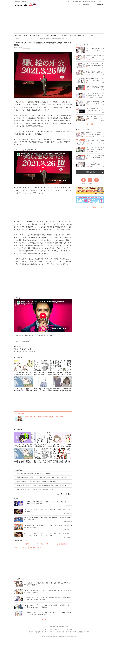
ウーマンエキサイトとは (52, 629)
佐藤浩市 (64, 544)
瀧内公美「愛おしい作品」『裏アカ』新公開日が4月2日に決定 (35, 489)
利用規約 (38, 632)
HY (37, 544)
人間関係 (53, 35)
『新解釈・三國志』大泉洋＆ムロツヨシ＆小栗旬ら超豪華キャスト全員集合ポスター (41, 477)
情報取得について (71, 632)
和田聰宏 (32, 547)
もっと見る (43, 619)
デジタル (90, 35)
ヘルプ (71, 629)
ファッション (72, 35)
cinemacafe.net (26, 48)
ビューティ (81, 1)
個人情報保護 (60, 632)
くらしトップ (19, 35)
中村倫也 (57, 544)
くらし (72, 1)
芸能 (65, 35)
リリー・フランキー (46, 544)
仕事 (25, 35)
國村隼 (39, 547)
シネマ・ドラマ (82, 35)
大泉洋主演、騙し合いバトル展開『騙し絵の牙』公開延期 (33, 473)
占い (90, 1)
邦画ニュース (30, 544)
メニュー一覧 (100, 1)
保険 (33, 35)
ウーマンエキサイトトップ (85, 4)
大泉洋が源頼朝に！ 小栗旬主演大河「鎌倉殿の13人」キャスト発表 (36, 481)
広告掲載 (86, 632)
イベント (60, 35)
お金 (29, 35)
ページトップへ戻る (90, 207)
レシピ (76, 1)
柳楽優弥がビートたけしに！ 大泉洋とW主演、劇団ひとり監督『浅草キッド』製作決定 (42, 485)
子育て (68, 1)
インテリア (39, 35)
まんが (86, 1)
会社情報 (31, 632)
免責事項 (80, 632)
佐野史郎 (17, 547)
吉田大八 (25, 547)
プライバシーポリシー (48, 632)
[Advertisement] (59, 20)
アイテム (47, 35)
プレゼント (94, 1)
